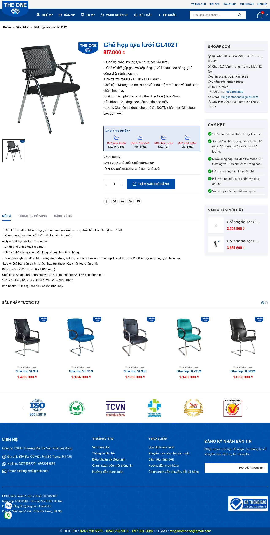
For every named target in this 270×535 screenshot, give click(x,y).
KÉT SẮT (145, 15)
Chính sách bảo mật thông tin (112, 465)
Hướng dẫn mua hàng (163, 465)
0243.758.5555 (91, 531)
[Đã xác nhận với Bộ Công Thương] (248, 503)
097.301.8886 (142, 531)
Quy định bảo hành (161, 447)
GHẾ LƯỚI (125, 163)
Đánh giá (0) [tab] (63, 216)
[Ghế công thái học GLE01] (216, 225)
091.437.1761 (163, 143)
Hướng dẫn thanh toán (107, 471)
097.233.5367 (187, 143)
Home (7, 27)
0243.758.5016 (117, 531)
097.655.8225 (116, 143)
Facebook (106, 201)
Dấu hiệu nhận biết (161, 459)
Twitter (114, 201)
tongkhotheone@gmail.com (239, 97)
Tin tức (215, 4)
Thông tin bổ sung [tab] (32, 216)
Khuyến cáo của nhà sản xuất (168, 453)
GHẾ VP (47, 15)
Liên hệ (262, 4)
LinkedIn (122, 201)
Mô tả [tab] (6, 216)
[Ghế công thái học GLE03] (216, 244)
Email (138, 201)
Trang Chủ (198, 4)
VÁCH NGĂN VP (117, 15)
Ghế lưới (154, 169)
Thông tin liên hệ (103, 453)
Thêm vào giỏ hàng (153, 184)
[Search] (239, 15)
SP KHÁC (169, 15)
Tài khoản (247, 4)
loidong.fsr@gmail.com (33, 471)
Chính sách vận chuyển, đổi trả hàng (173, 471)
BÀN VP (69, 15)
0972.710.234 (140, 143)
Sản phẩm (229, 4)
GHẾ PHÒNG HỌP (143, 163)
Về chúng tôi (100, 447)
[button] (263, 302)
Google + (130, 201)
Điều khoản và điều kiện (108, 459)
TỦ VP (90, 15)
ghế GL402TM (125, 169)
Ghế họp (140, 169)
